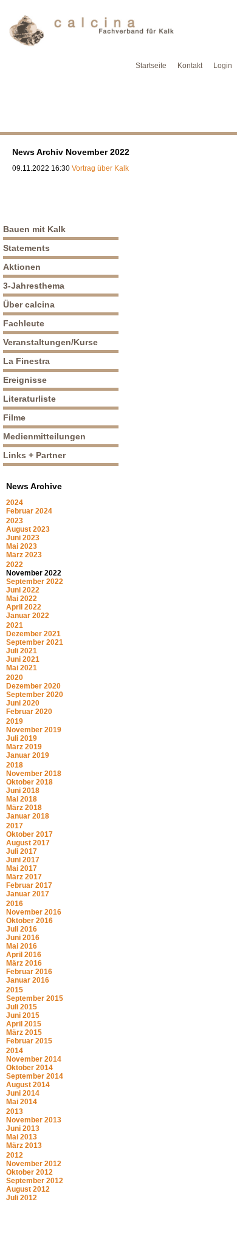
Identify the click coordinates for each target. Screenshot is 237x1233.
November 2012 (33, 1163)
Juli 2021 (21, 651)
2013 (14, 1111)
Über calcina (29, 304)
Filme (14, 417)
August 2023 (28, 529)
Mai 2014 (21, 1101)
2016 (14, 903)
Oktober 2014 (29, 1067)
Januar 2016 (27, 980)
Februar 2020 (29, 711)
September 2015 (34, 998)
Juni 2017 (23, 860)
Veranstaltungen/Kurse (50, 342)
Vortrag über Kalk (100, 168)
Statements (26, 248)
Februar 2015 (29, 1041)
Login (222, 65)
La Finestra (26, 361)
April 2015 (23, 1024)
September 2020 (34, 694)
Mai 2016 (21, 946)
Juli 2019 (21, 738)
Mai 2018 (21, 799)
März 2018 (24, 807)
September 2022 (34, 581)
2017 (14, 826)
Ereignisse (25, 380)
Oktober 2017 (29, 834)
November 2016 (33, 912)
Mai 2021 (21, 668)
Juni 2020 (23, 703)
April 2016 (23, 954)
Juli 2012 (21, 1198)
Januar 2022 (27, 615)
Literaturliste (29, 399)
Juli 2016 (21, 929)
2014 (14, 1050)
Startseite (151, 65)
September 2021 (34, 642)
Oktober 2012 (29, 1172)
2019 (14, 721)
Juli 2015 (21, 1007)
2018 (14, 765)
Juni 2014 (23, 1093)
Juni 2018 (23, 790)
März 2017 (24, 877)
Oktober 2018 (29, 782)
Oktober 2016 (29, 920)
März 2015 (24, 1032)
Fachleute (23, 323)
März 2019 (24, 747)
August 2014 (28, 1084)
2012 (14, 1155)
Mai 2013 (21, 1137)
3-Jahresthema (33, 285)
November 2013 (33, 1120)
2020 (14, 677)
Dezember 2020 (33, 686)
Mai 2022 (21, 598)
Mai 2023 (21, 546)
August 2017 (28, 843)
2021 (14, 625)
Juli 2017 (21, 851)
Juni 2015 (23, 1015)
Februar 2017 (29, 885)
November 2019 (33, 730)
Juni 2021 (23, 659)
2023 (14, 521)
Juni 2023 (23, 538)
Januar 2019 (27, 755)
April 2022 (23, 607)
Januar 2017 (27, 894)
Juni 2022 (23, 590)
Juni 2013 (23, 1128)
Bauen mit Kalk (34, 229)
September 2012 (34, 1180)
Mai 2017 (21, 868)
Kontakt (189, 65)
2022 (14, 564)
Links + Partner (34, 455)
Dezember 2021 (33, 634)
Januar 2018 (27, 816)
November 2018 (33, 773)
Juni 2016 (23, 937)
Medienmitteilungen (44, 436)
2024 (14, 502)
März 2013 (24, 1145)
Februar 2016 (29, 971)
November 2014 (33, 1059)
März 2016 (24, 963)
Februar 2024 (29, 511)
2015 (14, 990)
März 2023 (24, 555)
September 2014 (34, 1076)
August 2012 (28, 1189)
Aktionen (22, 267)
